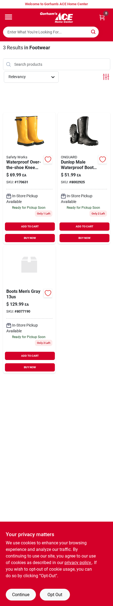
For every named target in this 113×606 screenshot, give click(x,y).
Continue (20, 594)
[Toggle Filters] (106, 77)
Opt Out (54, 594)
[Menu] (8, 17)
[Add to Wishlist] (48, 159)
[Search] (94, 31)
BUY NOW (30, 237)
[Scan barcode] (105, 32)
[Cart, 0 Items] (102, 17)
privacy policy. (78, 562)
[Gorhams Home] (56, 17)
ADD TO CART (30, 226)
